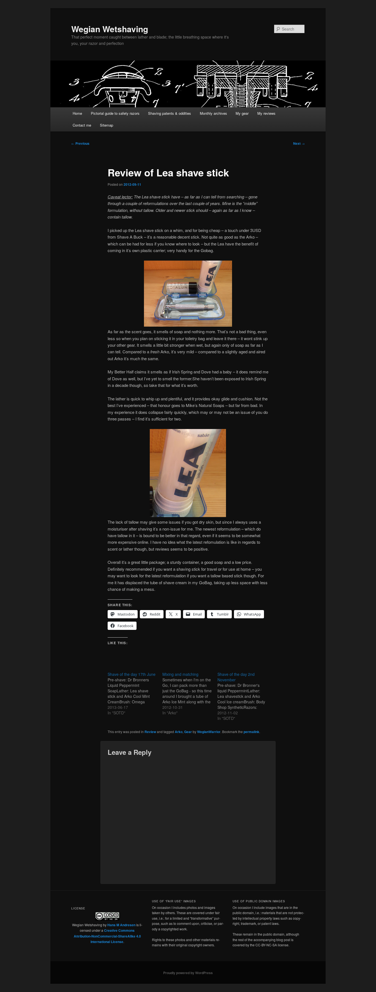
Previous (80, 143)
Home (77, 113)
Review (150, 731)
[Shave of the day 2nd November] (244, 696)
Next (299, 143)
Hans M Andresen (121, 924)
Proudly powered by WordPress (188, 972)
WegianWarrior (208, 731)
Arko (178, 731)
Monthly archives (213, 113)
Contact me (82, 125)
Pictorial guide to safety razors (115, 113)
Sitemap (106, 125)
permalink (251, 731)
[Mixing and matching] (189, 693)
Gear (188, 731)
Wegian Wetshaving (109, 29)
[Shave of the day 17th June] (135, 693)
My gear (242, 113)
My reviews (266, 113)
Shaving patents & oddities (169, 113)
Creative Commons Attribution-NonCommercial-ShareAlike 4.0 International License (107, 936)
